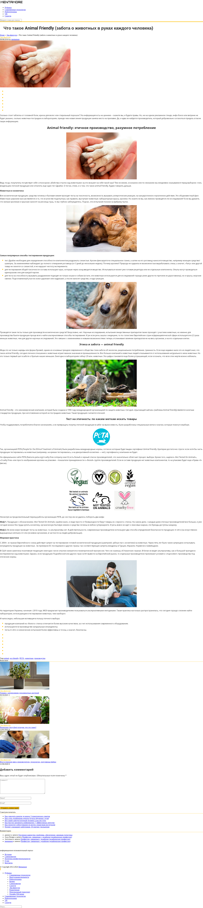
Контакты (9, 863)
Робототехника (11, 12)
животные (29, 658)
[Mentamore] (11, 4)
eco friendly (14, 658)
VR (6, 14)
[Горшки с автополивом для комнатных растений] (24, 689)
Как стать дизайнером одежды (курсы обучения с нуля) (27, 818)
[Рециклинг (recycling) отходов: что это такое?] (24, 723)
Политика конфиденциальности (17, 859)
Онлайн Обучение (16, 894)
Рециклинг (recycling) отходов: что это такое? (18, 727)
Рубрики (8, 8)
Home (2, 35)
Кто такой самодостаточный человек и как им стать (25, 821)
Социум (8, 16)
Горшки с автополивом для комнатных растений (19, 693)
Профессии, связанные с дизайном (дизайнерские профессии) (47, 837)
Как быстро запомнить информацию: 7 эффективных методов (30, 823)
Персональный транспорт (19, 892)
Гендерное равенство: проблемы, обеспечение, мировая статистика (45, 835)
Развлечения (14, 890)
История (8, 854)
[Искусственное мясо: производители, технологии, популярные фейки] (24, 758)
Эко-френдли (11, 35)
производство (39, 658)
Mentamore (22, 867)
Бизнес (12, 881)
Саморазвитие (10, 857)
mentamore (15, 39)
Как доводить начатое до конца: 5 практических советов (27, 816)
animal (6, 658)
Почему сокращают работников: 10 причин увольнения (27, 827)
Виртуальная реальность (19, 877)
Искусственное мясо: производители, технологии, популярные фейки (28, 762)
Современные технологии (15, 10)
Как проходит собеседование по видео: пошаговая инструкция (30, 825)
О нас (7, 861)
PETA (22, 658)
